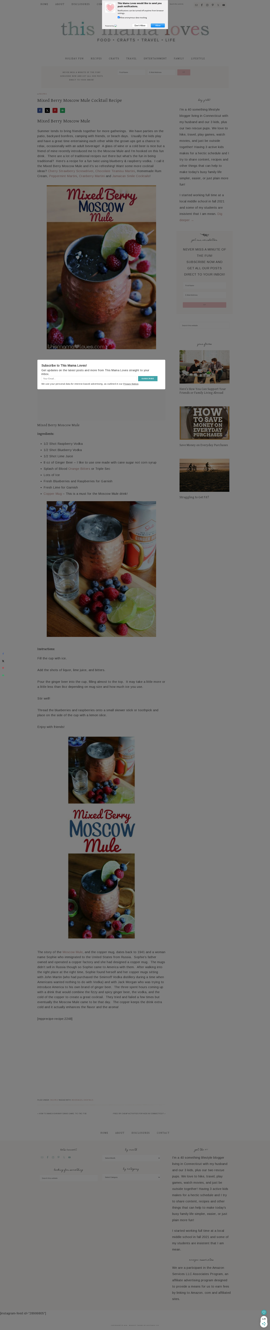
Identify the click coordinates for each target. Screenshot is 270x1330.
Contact (163, 1132)
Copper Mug (53, 493)
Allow (157, 25)
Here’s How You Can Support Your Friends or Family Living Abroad (203, 391)
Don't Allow (140, 25)
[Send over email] (62, 110)
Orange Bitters (79, 468)
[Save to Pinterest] (55, 110)
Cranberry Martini (92, 176)
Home (104, 1132)
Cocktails (88, 1100)
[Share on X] (47, 110)
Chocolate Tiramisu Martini (115, 171)
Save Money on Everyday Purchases (204, 445)
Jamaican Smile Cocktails (131, 176)
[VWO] (117, 26)
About (120, 1132)
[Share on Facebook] (39, 110)
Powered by (109, 26)
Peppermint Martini (63, 176)
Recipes (43, 94)
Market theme (136, 1325)
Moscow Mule (72, 952)
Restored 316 (153, 1325)
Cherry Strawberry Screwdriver (70, 171)
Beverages (77, 1100)
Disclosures (141, 1132)
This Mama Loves (135, 30)
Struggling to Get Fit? (194, 497)
